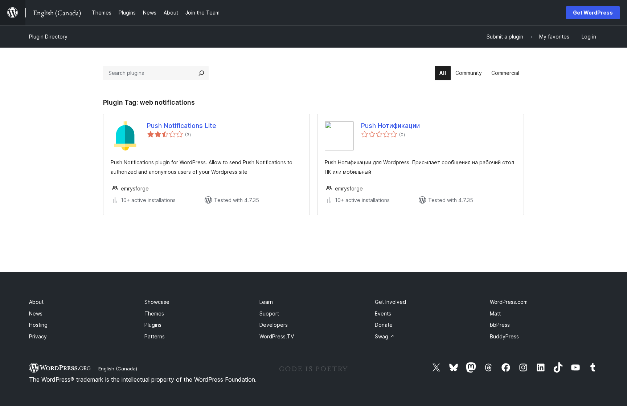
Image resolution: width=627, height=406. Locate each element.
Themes (154, 313)
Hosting (38, 325)
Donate (384, 325)
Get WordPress (593, 12)
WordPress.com (509, 302)
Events (383, 313)
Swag (384, 336)
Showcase (156, 302)
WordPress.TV (276, 336)
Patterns (154, 336)
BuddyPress (504, 336)
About (36, 302)
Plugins (152, 325)
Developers (273, 325)
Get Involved (390, 302)
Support (269, 313)
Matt (495, 313)
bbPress (500, 325)
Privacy (38, 336)
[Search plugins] (201, 73)
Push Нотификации (390, 125)
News (35, 313)
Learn (266, 302)
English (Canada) (117, 368)
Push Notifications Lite (181, 125)
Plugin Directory (48, 36)
